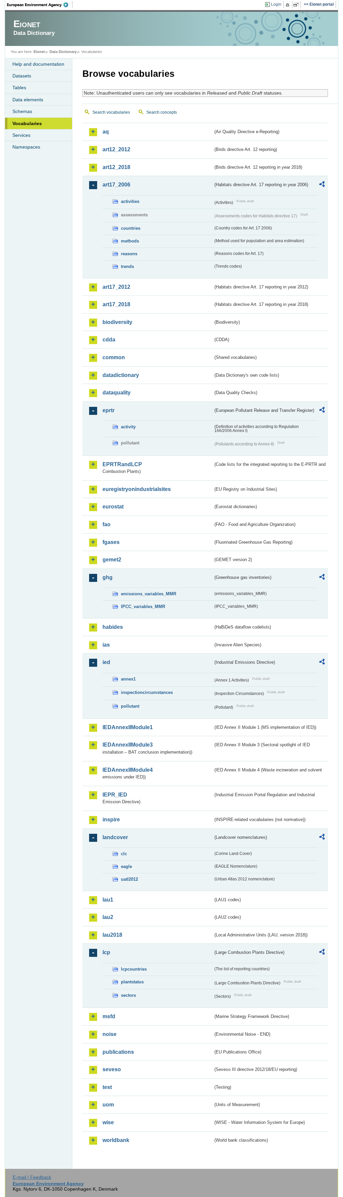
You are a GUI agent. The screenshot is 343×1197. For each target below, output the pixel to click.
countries (130, 228)
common (113, 357)
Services (21, 135)
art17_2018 (116, 304)
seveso (111, 1069)
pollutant (130, 706)
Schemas (22, 111)
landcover (115, 837)
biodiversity (117, 322)
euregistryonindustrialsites (136, 489)
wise (108, 1122)
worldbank (115, 1140)
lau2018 (112, 935)
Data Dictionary (63, 52)
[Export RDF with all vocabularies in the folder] (322, 185)
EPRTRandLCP (122, 464)
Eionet (39, 52)
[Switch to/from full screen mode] (297, 4)
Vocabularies (27, 123)
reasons (129, 253)
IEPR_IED (114, 795)
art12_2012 (116, 149)
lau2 (107, 917)
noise (109, 1034)
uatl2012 (129, 879)
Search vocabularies (111, 112)
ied (106, 662)
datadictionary (120, 375)
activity (128, 426)
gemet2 (111, 559)
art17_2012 (116, 287)
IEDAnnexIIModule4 (127, 770)
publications (118, 1052)
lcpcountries (134, 969)
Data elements (27, 99)
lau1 (107, 900)
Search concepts (161, 112)
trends (127, 266)
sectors (128, 995)
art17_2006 (116, 184)
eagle (126, 866)
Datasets (21, 75)
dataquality (116, 392)
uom (108, 1104)
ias (106, 645)
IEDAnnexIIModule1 (127, 727)
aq (105, 131)
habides (112, 627)
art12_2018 (116, 167)
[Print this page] (288, 4)
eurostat (113, 506)
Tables (19, 87)
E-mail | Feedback (32, 1177)
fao (106, 524)
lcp (106, 952)
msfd (108, 1016)
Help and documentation (38, 64)
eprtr (108, 410)
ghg (107, 577)
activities (130, 201)
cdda (108, 339)
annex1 (128, 679)
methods (130, 240)
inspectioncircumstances (147, 692)
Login (276, 4)
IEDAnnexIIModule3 (127, 745)
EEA (40, 4)
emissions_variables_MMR (148, 593)
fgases (111, 542)
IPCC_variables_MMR (143, 606)
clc (124, 853)
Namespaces (26, 147)
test (107, 1087)
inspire (111, 819)
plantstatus (132, 981)
